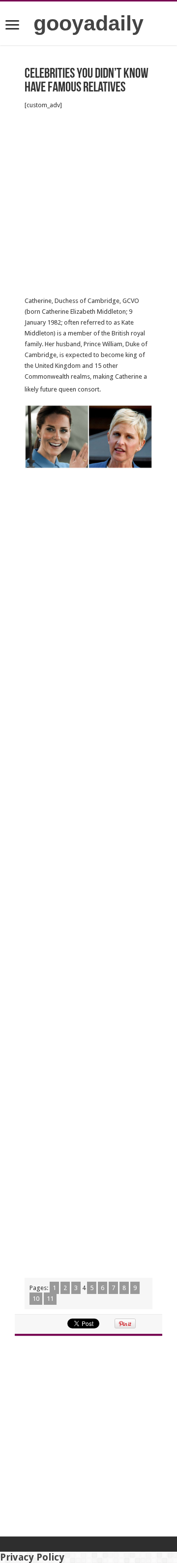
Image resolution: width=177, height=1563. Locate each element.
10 (35, 1298)
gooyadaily (88, 23)
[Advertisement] (88, 203)
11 (50, 1298)
